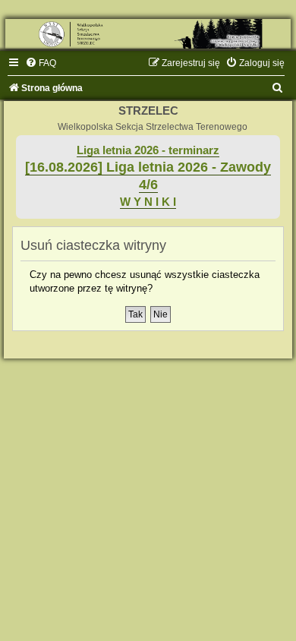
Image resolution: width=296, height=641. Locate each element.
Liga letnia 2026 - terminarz (148, 150)
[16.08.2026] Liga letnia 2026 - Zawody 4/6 (148, 175)
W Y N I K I (148, 202)
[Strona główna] (148, 34)
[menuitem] (40, 63)
